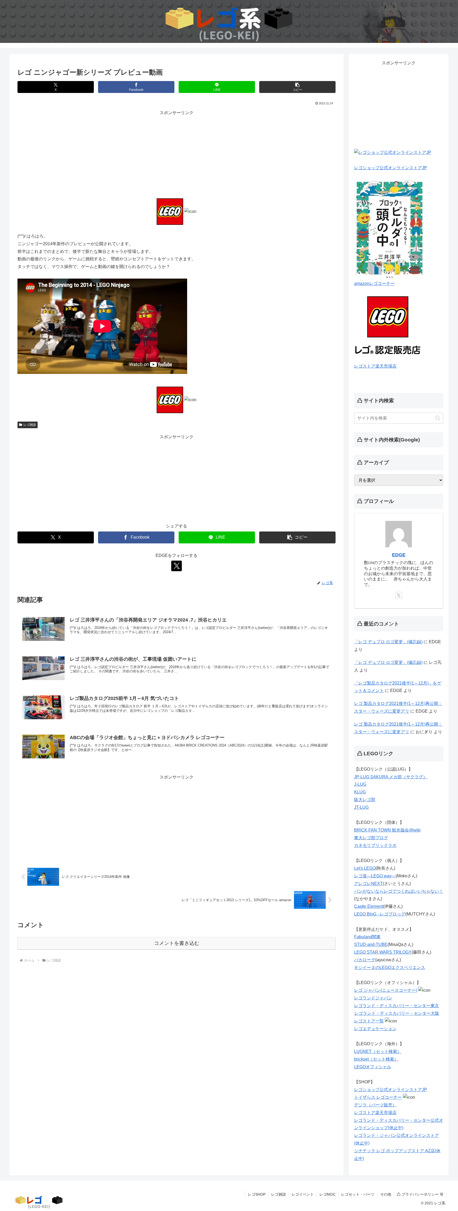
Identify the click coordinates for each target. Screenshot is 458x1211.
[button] (297, 87)
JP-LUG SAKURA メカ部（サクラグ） (390, 777)
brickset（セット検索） (376, 1059)
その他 (385, 1194)
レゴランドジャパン (373, 998)
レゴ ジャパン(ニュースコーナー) (385, 990)
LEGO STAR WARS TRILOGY (383, 952)
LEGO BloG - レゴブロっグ (379, 914)
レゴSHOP (257, 1194)
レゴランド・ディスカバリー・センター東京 (396, 1005)
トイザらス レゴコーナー (378, 1097)
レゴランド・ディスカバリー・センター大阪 (396, 1013)
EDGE (399, 554)
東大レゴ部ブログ (371, 837)
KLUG (360, 792)
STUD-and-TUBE (370, 944)
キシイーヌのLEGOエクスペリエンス (389, 967)
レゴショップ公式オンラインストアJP (390, 168)
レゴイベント (303, 1194)
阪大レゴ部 (364, 799)
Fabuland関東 (367, 937)
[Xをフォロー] (176, 566)
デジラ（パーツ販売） (375, 1105)
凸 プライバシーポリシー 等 (420, 1194)
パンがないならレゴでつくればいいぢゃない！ (398, 891)
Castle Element (368, 906)
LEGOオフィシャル (372, 1067)
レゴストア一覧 (369, 1021)
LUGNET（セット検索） (377, 1051)
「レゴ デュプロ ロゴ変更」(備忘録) (388, 642)
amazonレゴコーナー (374, 283)
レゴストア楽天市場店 (375, 366)
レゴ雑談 (29, 425)
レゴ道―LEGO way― (375, 876)
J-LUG (360, 784)
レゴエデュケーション (375, 1028)
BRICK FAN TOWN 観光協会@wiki (387, 830)
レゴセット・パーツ (358, 1194)
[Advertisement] (176, 154)
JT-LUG (361, 807)
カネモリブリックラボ (375, 845)
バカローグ (364, 960)
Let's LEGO (365, 868)
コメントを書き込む (176, 943)
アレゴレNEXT (368, 883)
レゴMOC (327, 1194)
